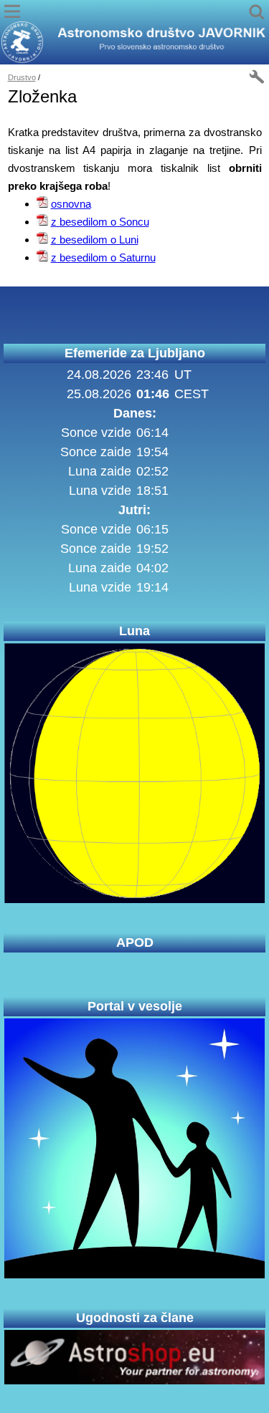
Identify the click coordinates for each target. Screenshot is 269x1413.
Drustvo (22, 77)
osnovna (71, 204)
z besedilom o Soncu (100, 222)
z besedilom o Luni (94, 239)
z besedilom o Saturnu (103, 257)
